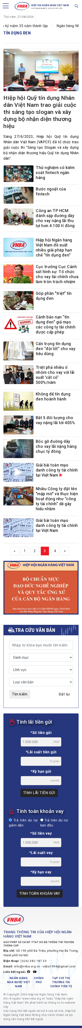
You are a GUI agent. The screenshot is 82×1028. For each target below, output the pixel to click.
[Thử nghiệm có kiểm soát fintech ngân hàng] (18, 174)
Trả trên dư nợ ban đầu (54, 822)
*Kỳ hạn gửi (41, 771)
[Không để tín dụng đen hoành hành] (18, 401)
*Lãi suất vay (41, 853)
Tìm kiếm (19, 694)
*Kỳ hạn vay (41, 872)
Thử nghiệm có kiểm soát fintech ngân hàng (55, 172)
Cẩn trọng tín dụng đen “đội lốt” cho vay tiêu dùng (56, 348)
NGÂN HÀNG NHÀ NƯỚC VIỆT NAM (18, 982)
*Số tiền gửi (41, 733)
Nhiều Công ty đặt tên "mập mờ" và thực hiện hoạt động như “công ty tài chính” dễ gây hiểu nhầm (57, 499)
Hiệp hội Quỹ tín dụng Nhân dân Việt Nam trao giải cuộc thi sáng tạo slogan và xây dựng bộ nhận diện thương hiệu (40, 112)
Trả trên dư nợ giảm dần (23, 822)
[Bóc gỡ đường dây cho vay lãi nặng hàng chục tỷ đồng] (18, 448)
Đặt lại (64, 694)
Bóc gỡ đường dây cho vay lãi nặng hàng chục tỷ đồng (56, 446)
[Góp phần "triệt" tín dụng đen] (18, 300)
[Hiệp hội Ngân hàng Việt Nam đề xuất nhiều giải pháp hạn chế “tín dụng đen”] (18, 247)
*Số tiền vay (41, 833)
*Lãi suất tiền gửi (41, 752)
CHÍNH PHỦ (39, 980)
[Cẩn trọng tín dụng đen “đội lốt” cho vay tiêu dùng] (18, 350)
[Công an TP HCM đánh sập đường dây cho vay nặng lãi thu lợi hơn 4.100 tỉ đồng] (18, 217)
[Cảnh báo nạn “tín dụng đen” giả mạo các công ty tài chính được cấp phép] (18, 324)
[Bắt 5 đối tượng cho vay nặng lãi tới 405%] (18, 424)
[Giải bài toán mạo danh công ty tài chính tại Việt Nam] (18, 527)
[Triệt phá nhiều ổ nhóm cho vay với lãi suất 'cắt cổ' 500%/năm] (18, 374)
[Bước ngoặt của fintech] (18, 196)
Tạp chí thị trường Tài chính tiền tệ (61, 982)
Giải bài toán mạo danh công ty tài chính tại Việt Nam (57, 470)
